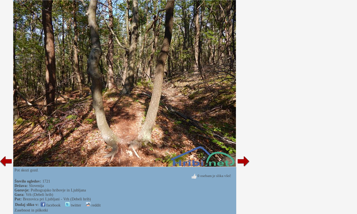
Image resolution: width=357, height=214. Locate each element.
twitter (75, 205)
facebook (53, 205)
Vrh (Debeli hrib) (39, 195)
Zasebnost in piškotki (31, 210)
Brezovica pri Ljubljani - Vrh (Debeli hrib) (57, 199)
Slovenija (36, 186)
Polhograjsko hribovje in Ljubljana (58, 190)
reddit (95, 205)
